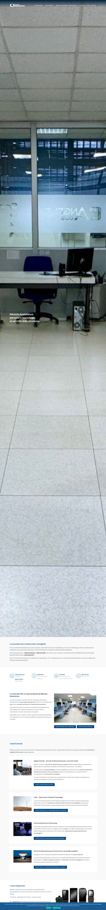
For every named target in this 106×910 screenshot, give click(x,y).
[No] (104, 906)
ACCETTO (48, 907)
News (88, 5)
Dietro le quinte (72, 5)
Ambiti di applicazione (61, 5)
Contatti (93, 5)
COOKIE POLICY (56, 907)
